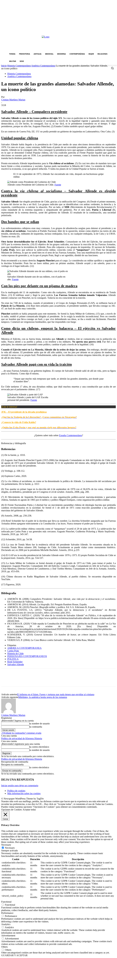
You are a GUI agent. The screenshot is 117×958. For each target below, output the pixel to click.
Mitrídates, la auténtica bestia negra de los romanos (42, 697)
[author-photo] (8, 712)
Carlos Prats (13, 650)
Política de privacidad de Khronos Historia (21, 738)
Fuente (58, 184)
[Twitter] (17, 680)
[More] (50, 680)
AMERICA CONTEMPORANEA (24, 648)
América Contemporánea (43, 65)
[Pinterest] (28, 680)
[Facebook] (6, 680)
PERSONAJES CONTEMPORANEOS (27, 656)
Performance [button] (7, 913)
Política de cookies (16, 790)
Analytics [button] (5, 924)
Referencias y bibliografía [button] (13, 443)
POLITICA (13, 659)
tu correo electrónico (39, 747)
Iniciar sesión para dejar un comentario (19, 785)
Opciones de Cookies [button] (11, 809)
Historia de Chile (15, 653)
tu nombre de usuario (39, 723)
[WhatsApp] (39, 680)
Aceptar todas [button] (29, 809)
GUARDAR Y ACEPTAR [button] (14, 955)
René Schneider (15, 661)
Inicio (4, 65)
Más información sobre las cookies (24, 793)
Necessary (10, 848)
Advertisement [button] (8, 935)
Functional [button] (6, 901)
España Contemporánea (70, 435)
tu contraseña (35, 726)
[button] (112, 68)
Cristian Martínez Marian (13, 99)
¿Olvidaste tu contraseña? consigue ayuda (21, 733)
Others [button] (4, 947)
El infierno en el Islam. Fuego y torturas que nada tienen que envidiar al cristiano (55, 694)
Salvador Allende (15, 664)
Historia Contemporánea (19, 65)
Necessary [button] (6, 844)
